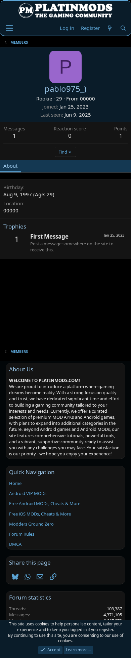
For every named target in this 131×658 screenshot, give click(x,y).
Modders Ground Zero (31, 524)
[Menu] (9, 28)
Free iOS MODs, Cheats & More (40, 514)
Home (15, 483)
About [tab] (10, 165)
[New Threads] (109, 28)
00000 (87, 98)
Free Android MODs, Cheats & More (44, 503)
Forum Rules (21, 534)
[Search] (123, 28)
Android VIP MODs (27, 493)
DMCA (15, 544)
